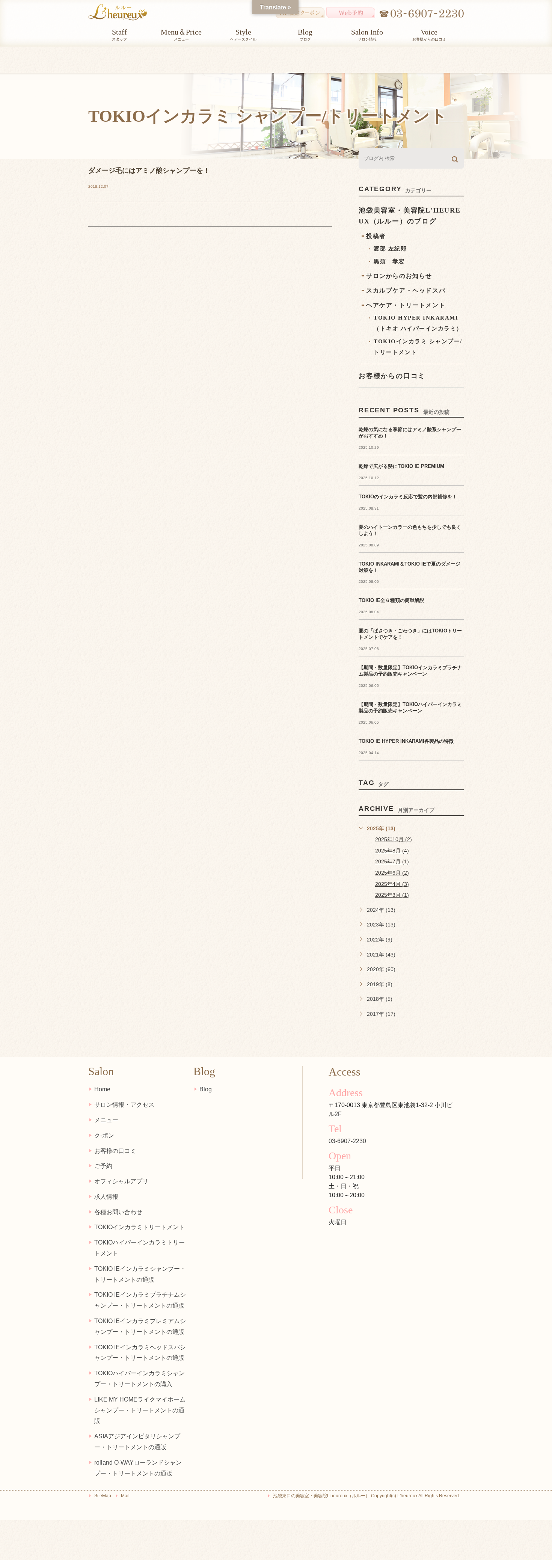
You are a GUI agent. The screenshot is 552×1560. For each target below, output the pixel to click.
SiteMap (102, 1495)
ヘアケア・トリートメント (405, 305)
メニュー (106, 1120)
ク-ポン (104, 1135)
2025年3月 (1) (392, 895)
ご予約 (103, 1166)
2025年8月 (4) (392, 851)
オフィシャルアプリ (121, 1181)
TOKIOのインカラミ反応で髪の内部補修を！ (408, 496)
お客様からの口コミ (392, 376)
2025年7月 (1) (392, 861)
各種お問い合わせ (118, 1212)
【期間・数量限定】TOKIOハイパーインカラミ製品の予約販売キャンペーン (410, 708)
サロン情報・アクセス (124, 1104)
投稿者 (376, 236)
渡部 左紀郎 (390, 249)
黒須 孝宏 (389, 261)
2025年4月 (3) (392, 884)
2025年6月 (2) (392, 873)
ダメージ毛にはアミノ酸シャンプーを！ (149, 170)
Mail (125, 1495)
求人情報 (106, 1196)
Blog (205, 1089)
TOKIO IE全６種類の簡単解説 (391, 600)
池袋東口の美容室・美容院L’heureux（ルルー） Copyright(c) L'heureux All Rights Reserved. (366, 1495)
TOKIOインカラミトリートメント (139, 1227)
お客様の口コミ (115, 1151)
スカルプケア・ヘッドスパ (405, 290)
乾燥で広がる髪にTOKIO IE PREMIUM (401, 466)
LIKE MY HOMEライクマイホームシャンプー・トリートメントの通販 (140, 1410)
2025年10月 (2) (393, 839)
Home (102, 1089)
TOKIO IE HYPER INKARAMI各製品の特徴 (406, 741)
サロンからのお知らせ (399, 276)
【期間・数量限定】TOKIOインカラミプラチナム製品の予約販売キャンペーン (410, 671)
